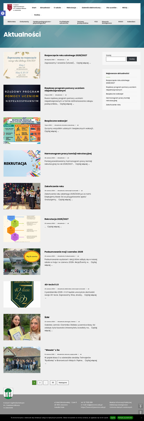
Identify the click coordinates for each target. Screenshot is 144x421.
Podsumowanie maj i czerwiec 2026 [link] (64, 251)
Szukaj (108, 55)
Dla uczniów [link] (111, 8)
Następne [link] (63, 382)
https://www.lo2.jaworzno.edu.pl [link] (93, 407)
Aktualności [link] (45, 8)
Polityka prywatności (125, 417)
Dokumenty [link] (24, 22)
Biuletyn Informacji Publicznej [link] (120, 402)
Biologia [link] (67, 321)
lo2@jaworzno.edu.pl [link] (94, 405)
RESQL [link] (124, 8)
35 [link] (53, 382)
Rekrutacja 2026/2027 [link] (57, 219)
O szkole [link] (57, 8)
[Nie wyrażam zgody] (141, 418)
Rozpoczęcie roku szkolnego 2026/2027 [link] (66, 55)
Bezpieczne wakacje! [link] (56, 120)
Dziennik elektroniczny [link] (91, 8)
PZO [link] (96, 22)
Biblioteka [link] (12, 22)
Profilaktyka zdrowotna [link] (64, 22)
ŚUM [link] (47, 317)
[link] (2, 13)
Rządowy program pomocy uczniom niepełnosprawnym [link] (64, 89)
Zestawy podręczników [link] (82, 22)
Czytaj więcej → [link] (84, 63)
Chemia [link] (73, 321)
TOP (140, 406)
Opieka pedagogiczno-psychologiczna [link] (42, 22)
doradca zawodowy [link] (68, 125)
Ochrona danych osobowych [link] (121, 407)
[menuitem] (58, 7)
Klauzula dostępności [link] (107, 22)
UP (140, 412)
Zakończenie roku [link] (54, 186)
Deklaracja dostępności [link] (119, 405)
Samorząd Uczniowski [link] (71, 190)
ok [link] (68, 60)
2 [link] (39, 382)
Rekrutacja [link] (71, 8)
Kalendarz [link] (131, 22)
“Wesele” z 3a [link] (52, 350)
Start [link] (34, 8)
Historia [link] (67, 354)
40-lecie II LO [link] (52, 284)
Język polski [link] (73, 354)
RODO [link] (120, 22)
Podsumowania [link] (70, 256)
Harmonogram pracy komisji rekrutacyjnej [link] (68, 153)
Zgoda (113, 417)
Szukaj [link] (37, 15)
